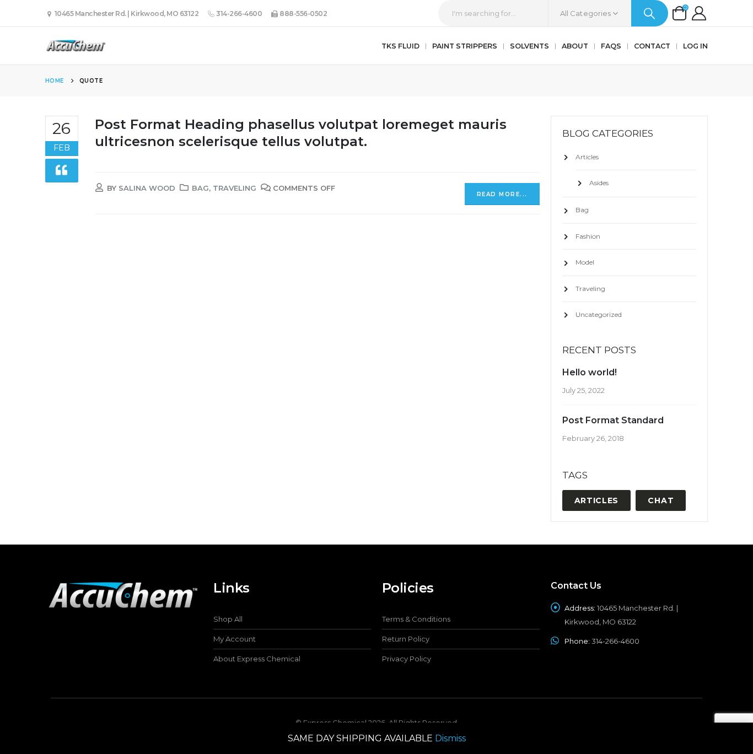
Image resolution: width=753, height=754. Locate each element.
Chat (661, 500)
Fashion (587, 236)
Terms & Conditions (416, 619)
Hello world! (589, 372)
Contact (652, 46)
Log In (695, 46)
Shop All (228, 619)
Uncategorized (598, 314)
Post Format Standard (613, 420)
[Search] (649, 13)
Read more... (502, 194)
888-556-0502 (302, 13)
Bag (200, 188)
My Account (234, 638)
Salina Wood (147, 188)
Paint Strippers (464, 46)
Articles (587, 157)
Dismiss (450, 738)
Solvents (529, 46)
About (575, 46)
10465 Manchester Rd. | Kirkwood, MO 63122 (125, 13)
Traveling (234, 188)
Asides (599, 183)
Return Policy (405, 638)
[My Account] (699, 13)
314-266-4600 (238, 13)
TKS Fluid (400, 46)
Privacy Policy (406, 658)
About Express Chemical (256, 658)
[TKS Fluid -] (75, 45)
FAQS (611, 46)
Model (584, 262)
